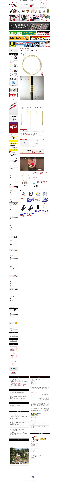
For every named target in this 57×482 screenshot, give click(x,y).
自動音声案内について (33, 445)
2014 (11, 207)
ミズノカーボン (12, 216)
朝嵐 (10, 257)
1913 (11, 205)
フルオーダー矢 (12, 225)
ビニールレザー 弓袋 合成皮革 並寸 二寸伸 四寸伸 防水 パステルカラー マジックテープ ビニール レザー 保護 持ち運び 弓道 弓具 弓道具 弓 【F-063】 (45, 199)
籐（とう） (28, 48)
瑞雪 (10, 184)
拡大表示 (26, 185)
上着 (10, 291)
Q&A (23, 0)
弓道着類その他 (12, 307)
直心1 (11, 164)
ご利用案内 (26, 0)
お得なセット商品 (12, 296)
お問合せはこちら (13, 336)
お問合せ (35, 0)
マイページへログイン (40, 0)
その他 (11, 201)
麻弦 (10, 283)
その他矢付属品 (12, 234)
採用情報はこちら (13, 341)
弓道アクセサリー (12, 328)
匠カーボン (11, 218)
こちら (20, 385)
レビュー (44, 0)
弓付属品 (25, 48)
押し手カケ (11, 266)
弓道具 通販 (21, 48)
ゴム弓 (11, 190)
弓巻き (11, 194)
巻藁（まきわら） (12, 315)
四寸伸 (11, 281)
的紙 (10, 313)
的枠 (10, 311)
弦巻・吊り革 (11, 285)
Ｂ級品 (11, 227)
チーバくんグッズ (12, 330)
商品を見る (23, 199)
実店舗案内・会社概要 (31, 0)
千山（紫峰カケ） (12, 255)
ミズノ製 (11, 242)
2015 (11, 209)
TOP (20, 0)
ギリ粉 (11, 270)
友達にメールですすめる (41, 182)
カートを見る (48, 0)
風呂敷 (11, 305)
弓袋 (10, 192)
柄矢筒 (11, 240)
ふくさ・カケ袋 (12, 268)
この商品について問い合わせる (42, 181)
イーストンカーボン (12, 214)
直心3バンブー (12, 168)
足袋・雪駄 (11, 300)
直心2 (11, 166)
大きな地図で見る (32, 476)
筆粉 (10, 199)
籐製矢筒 (11, 244)
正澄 (10, 259)
